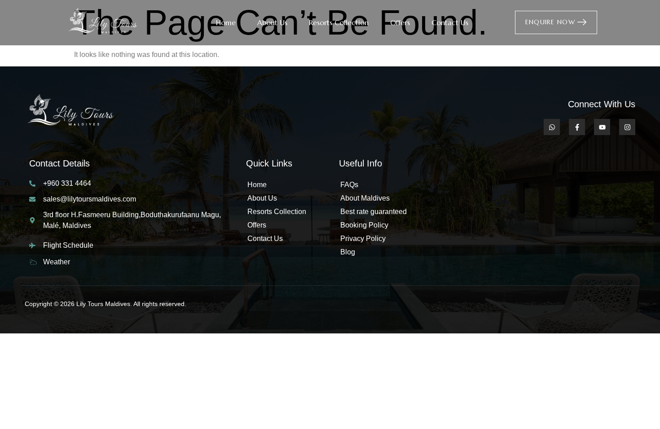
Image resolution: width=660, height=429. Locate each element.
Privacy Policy (363, 238)
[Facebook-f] (577, 127)
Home (226, 22)
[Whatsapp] (552, 127)
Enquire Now (550, 22)
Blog (347, 252)
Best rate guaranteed (373, 211)
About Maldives (365, 198)
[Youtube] (602, 127)
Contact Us (449, 22)
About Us (272, 22)
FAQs (349, 184)
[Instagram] (627, 127)
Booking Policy (364, 225)
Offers (400, 22)
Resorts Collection (339, 22)
